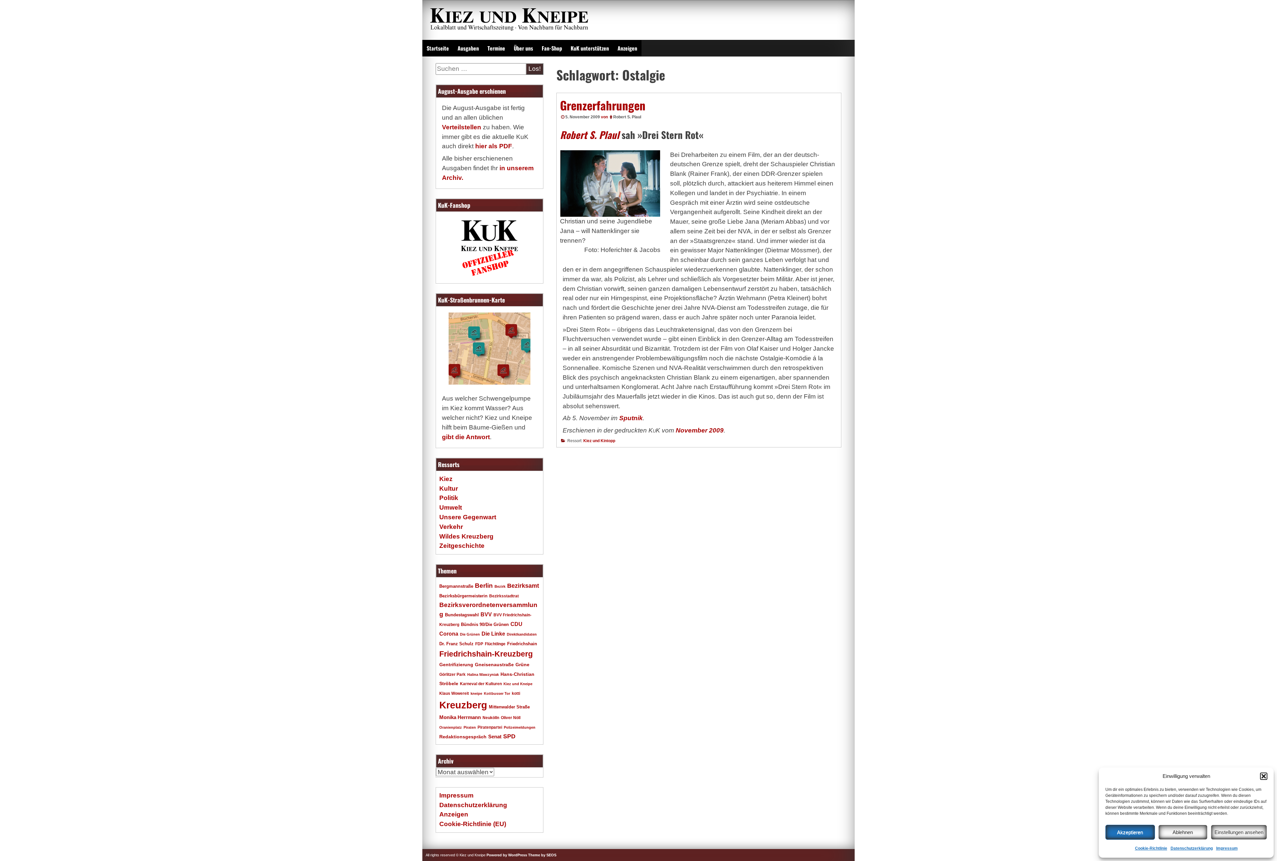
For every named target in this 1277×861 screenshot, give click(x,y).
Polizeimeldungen (519, 727)
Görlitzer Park (452, 674)
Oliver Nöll (510, 717)
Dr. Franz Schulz (456, 643)
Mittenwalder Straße (509, 707)
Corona (448, 634)
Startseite (438, 48)
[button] (1263, 776)
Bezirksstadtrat (504, 596)
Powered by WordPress (507, 855)
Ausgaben (468, 48)
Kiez (446, 478)
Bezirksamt (523, 585)
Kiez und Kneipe (517, 684)
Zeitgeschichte (462, 545)
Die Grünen (470, 634)
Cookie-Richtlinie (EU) (472, 823)
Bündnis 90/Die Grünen (485, 624)
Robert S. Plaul (627, 117)
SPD (509, 736)
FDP (479, 644)
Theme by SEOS (542, 855)
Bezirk (500, 586)
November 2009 (700, 430)
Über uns (523, 48)
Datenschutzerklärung (1192, 848)
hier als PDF (493, 146)
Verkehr (451, 526)
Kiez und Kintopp (599, 440)
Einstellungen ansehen (1238, 832)
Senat (494, 736)
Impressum (1227, 848)
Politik (448, 497)
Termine (496, 48)
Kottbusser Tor (497, 693)
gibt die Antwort (466, 436)
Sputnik (631, 418)
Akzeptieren (1130, 832)
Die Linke (493, 634)
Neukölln (491, 717)
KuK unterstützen (590, 48)
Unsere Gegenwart (467, 517)
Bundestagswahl (462, 615)
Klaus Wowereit (454, 693)
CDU (516, 624)
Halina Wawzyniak (483, 674)
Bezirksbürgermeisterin (463, 596)
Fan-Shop (552, 48)
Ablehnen (1183, 832)
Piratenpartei (490, 727)
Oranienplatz (450, 727)
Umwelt (450, 507)
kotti (516, 693)
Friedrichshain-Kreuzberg (486, 654)
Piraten (470, 727)
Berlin (484, 585)
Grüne (522, 664)
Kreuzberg (463, 704)
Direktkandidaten (522, 634)
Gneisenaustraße (494, 664)
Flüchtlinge (495, 644)
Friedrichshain (522, 643)
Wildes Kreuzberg (466, 536)
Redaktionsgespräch (463, 736)
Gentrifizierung (456, 664)
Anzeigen (627, 48)
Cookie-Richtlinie (1151, 848)
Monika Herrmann (460, 717)
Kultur (448, 488)
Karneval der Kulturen (481, 683)
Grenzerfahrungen (602, 105)
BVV (486, 614)
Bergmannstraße (456, 586)
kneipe (476, 693)
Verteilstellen (461, 127)
